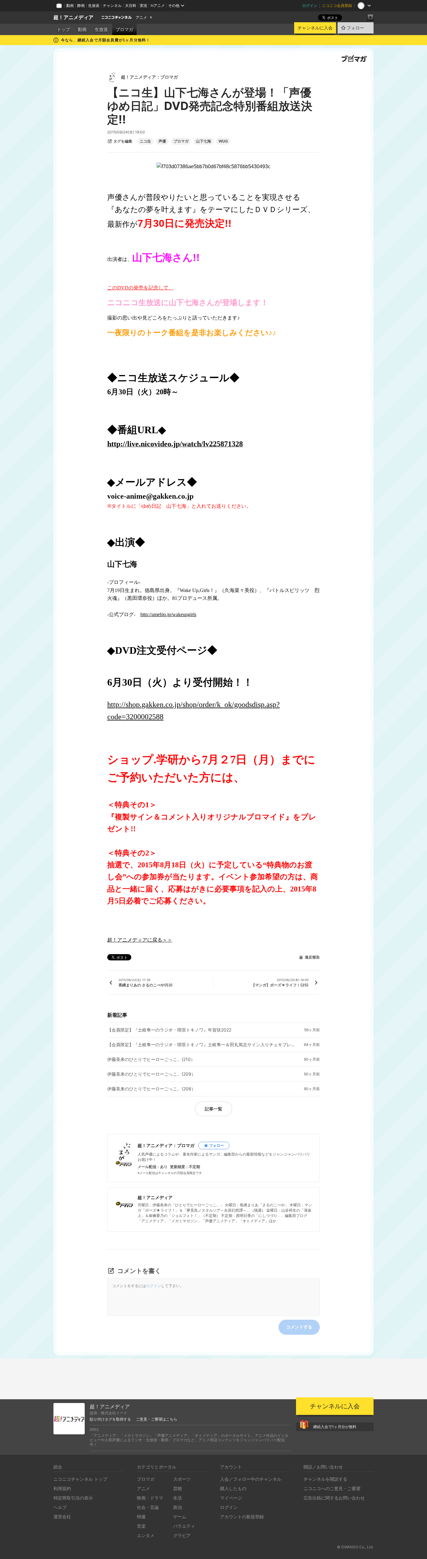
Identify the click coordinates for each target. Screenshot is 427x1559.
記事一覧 (213, 1108)
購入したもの (233, 1488)
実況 (143, 5)
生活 (177, 1497)
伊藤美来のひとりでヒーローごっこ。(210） (151, 1059)
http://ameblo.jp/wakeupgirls (168, 614)
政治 (177, 1507)
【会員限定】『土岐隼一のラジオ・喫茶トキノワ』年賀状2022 (169, 1030)
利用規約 (62, 1488)
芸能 (177, 1488)
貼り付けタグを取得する (110, 1419)
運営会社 (62, 1516)
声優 (162, 141)
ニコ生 (145, 141)
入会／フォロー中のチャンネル (250, 1479)
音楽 (141, 1526)
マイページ (231, 1497)
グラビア (182, 1535)
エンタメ (145, 1535)
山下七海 (203, 141)
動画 (70, 5)
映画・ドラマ (150, 1497)
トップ (63, 29)
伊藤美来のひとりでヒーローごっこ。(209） (151, 1074)
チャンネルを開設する (325, 1479)
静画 (81, 5)
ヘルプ (60, 1507)
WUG (223, 141)
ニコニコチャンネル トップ (80, 1479)
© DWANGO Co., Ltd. (355, 1547)
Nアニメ (158, 5)
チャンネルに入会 (315, 27)
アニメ (141, 17)
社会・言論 (148, 1507)
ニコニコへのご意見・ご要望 (332, 1488)
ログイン (309, 5)
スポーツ (182, 1479)
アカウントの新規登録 (242, 1516)
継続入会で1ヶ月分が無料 (334, 1426)
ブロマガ (124, 29)
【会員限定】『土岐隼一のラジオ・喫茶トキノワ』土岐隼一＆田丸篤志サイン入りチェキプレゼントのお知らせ (201, 1044)
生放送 (93, 5)
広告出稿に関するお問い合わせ (334, 1497)
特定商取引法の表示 (73, 1497)
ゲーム (179, 1516)
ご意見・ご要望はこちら (156, 1419)
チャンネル (112, 5)
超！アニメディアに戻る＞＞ (139, 940)
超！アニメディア (73, 17)
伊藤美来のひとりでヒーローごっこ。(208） (151, 1089)
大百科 (130, 5)
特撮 (141, 1516)
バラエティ (184, 1526)
